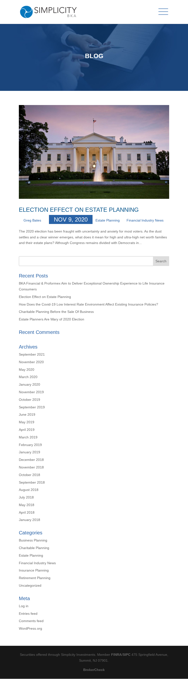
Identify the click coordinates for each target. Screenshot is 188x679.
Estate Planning (107, 220)
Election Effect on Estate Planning (79, 209)
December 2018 (31, 460)
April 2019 (27, 430)
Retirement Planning (34, 578)
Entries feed (28, 613)
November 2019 (31, 392)
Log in (23, 606)
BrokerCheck (94, 670)
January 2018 (29, 520)
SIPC (126, 655)
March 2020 (28, 377)
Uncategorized (30, 585)
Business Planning (33, 540)
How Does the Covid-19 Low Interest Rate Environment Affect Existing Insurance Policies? (88, 304)
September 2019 (32, 407)
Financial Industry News (145, 220)
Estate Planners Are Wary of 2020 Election (51, 319)
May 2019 (26, 422)
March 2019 (28, 437)
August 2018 (28, 490)
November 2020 (31, 362)
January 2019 (29, 452)
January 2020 (29, 384)
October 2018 (29, 475)
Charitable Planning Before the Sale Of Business (56, 312)
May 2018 (26, 505)
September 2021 (32, 354)
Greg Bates (32, 220)
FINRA (116, 655)
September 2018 (32, 482)
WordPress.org (30, 628)
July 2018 (26, 497)
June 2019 (27, 414)
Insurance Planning (34, 570)
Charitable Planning (34, 548)
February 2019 (30, 445)
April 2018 (27, 512)
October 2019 (29, 400)
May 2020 (26, 369)
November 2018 (31, 467)
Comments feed (31, 621)
